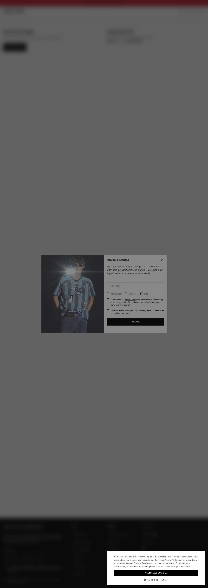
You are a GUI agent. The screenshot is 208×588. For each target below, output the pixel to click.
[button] (156, 579)
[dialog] (156, 568)
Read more (184, 566)
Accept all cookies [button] (156, 572)
